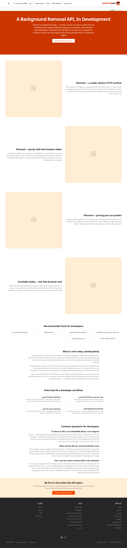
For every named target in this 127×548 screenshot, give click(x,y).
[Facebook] (62, 537)
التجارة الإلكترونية (117, 522)
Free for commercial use (74, 519)
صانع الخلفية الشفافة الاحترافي (78, 332)
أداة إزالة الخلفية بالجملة (75, 516)
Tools (48, 3)
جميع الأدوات (78, 510)
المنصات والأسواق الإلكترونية (74, 513)
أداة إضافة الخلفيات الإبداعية (107, 338)
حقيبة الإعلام (38, 516)
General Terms (10, 542)
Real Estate (118, 528)
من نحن (40, 510)
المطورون (119, 519)
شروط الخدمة (32, 542)
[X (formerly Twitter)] (65, 537)
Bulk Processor (48, 332)
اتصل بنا (79, 528)
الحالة (40, 513)
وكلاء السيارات (118, 516)
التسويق (119, 513)
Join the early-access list (63, 41)
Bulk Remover (57, 3)
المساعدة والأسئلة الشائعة (75, 525)
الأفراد (120, 507)
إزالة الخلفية (67, 3)
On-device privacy (76, 522)
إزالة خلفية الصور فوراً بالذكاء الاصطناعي (107, 332)
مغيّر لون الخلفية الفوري (78, 338)
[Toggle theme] (8, 3)
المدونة (40, 507)
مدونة (30, 3)
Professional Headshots (114, 525)
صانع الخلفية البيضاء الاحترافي (19, 332)
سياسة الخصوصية (21, 542)
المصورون (119, 510)
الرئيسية (119, 10)
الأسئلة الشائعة (39, 3)
